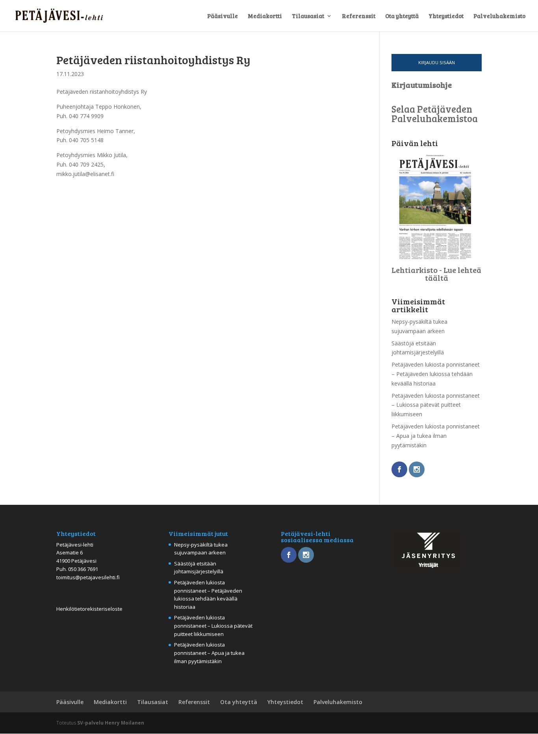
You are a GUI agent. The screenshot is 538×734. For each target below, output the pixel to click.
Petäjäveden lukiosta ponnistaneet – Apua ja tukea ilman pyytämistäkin (435, 436)
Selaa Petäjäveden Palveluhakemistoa (434, 113)
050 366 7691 (83, 569)
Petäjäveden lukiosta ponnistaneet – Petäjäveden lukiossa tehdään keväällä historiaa (435, 374)
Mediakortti (265, 16)
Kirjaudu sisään (436, 62)
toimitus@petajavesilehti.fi (88, 577)
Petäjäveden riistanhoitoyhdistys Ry (153, 59)
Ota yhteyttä (402, 16)
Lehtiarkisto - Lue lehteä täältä (436, 273)
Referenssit (358, 16)
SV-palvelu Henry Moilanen (110, 722)
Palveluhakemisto (499, 16)
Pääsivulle (222, 16)
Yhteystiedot (446, 16)
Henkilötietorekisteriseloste (89, 608)
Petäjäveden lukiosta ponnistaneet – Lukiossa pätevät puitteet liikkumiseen (435, 405)
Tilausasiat (308, 16)
